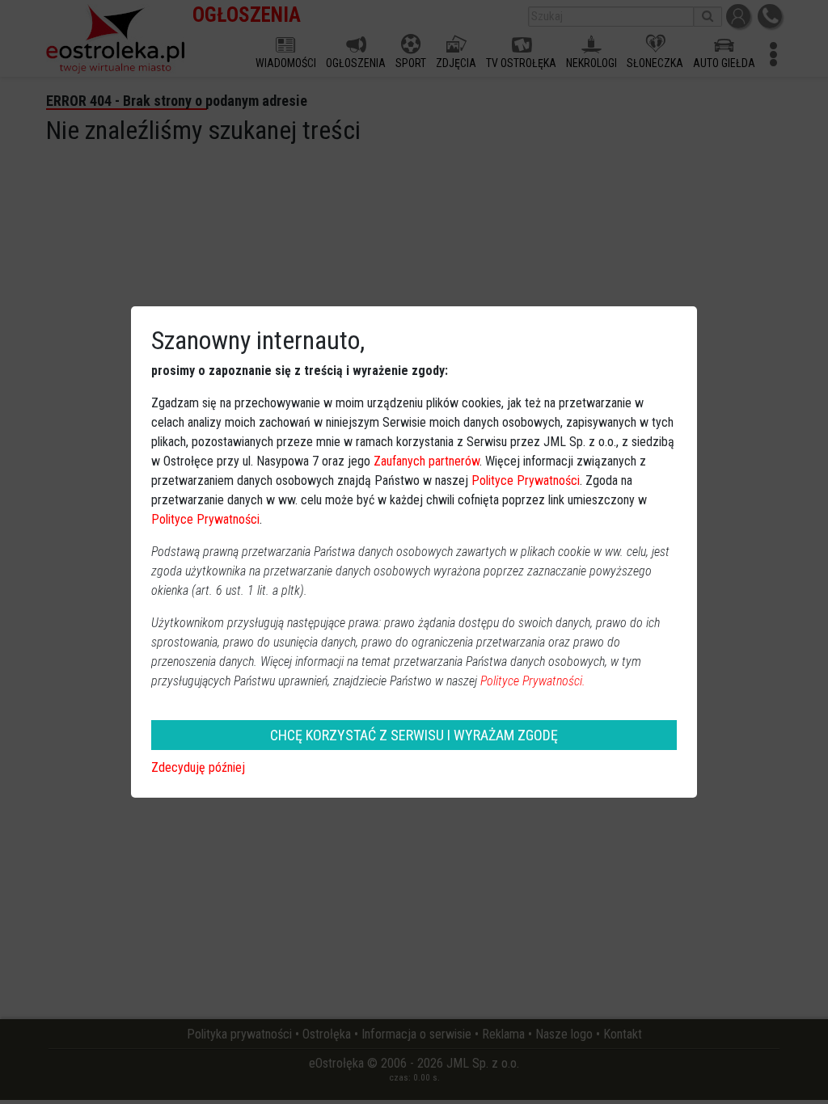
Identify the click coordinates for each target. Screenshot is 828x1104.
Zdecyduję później (198, 767)
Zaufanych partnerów (426, 461)
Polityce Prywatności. (532, 681)
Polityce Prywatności (525, 480)
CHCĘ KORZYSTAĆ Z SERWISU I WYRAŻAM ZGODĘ (414, 735)
